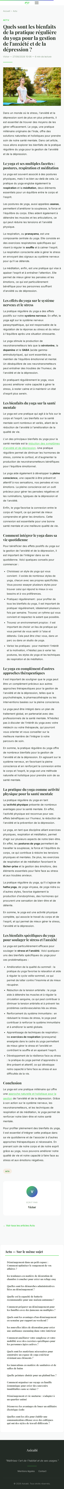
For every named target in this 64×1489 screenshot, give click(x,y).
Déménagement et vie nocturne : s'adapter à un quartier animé (31, 1397)
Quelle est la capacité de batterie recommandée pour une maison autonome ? (30, 1298)
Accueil (6, 11)
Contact (42, 1471)
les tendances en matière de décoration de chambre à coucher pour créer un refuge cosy (31, 1277)
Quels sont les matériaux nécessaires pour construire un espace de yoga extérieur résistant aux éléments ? (30, 1355)
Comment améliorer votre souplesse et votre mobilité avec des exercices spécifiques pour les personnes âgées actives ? (31, 1341)
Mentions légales (26, 1471)
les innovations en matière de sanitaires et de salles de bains (31, 1367)
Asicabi (32, 1450)
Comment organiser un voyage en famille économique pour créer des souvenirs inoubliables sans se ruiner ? (29, 1385)
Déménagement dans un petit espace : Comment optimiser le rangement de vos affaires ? (29, 1265)
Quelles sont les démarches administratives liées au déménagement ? (31, 1288)
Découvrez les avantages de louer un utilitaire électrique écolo (32, 1408)
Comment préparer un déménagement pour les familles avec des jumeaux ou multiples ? (31, 1308)
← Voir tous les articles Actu (19, 1225)
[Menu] (37, 2)
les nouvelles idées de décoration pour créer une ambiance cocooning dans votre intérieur (31, 1329)
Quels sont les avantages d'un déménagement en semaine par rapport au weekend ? (31, 1319)
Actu (15, 11)
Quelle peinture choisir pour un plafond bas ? (31, 1375)
